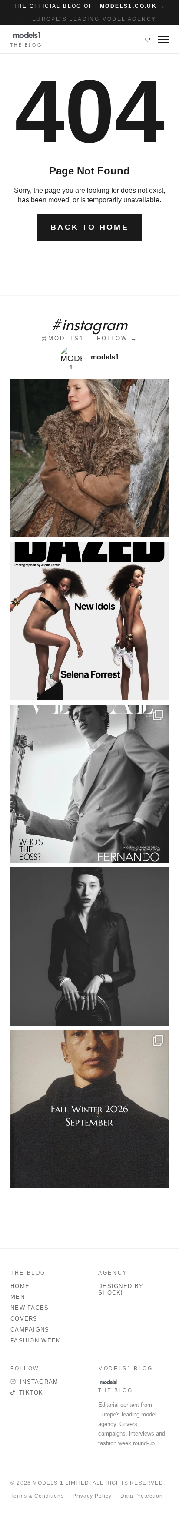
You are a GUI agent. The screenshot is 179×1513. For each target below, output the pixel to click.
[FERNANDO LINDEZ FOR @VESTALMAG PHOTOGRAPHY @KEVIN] (89, 784)
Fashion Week (35, 1340)
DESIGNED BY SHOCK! (120, 1289)
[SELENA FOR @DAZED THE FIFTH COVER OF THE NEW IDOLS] (89, 621)
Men (17, 1297)
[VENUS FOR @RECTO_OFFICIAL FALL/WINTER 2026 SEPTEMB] (89, 1109)
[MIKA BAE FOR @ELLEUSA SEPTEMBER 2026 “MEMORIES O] (89, 946)
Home (20, 1286)
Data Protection (141, 1496)
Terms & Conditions (37, 1496)
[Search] (148, 39)
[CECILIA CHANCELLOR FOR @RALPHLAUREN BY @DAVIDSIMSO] (89, 458)
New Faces (29, 1308)
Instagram (39, 1382)
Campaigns (30, 1329)
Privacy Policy (92, 1496)
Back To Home (89, 227)
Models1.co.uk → (133, 6)
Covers (24, 1318)
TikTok (31, 1392)
